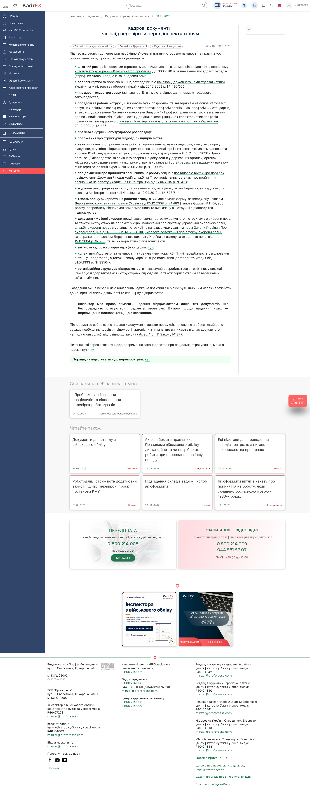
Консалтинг (16, 142)
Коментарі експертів (21, 44)
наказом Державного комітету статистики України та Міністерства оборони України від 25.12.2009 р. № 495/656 (150, 84)
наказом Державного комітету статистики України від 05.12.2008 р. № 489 (149, 201)
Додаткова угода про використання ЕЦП (223, 776)
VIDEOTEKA (16, 123)
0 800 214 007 (131, 672)
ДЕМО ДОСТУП (298, 401)
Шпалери (14, 163)
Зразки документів (21, 59)
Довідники (15, 102)
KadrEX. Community (21, 30)
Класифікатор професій (23, 87)
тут (150, 247)
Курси (12, 149)
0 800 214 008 (131, 683)
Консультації (16, 51)
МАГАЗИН (123, 558)
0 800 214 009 (232, 543)
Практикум (16, 23)
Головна (75, 16)
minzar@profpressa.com (65, 716)
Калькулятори (17, 116)
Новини (13, 16)
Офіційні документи (21, 80)
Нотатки (14, 73)
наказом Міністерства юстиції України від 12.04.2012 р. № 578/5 (125, 193)
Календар (15, 109)
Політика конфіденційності (214, 784)
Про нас (53, 768)
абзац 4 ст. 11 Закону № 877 (160, 334)
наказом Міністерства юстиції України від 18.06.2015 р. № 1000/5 (151, 164)
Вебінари (14, 156)
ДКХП (12, 95)
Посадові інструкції (21, 66)
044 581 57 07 (231, 549)
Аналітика (15, 37)
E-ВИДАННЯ (17, 132)
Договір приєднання (211, 758)
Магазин (14, 170)
